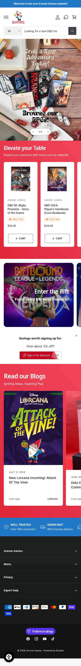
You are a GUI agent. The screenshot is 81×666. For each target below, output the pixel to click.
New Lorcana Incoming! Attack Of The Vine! (32, 480)
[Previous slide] (33, 132)
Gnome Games (34, 650)
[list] (40, 527)
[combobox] (50, 31)
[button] (6, 17)
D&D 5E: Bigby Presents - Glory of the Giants (18, 209)
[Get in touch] (66, 17)
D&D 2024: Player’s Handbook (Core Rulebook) (56, 209)
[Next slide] (48, 132)
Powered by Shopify (53, 650)
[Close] (76, 335)
